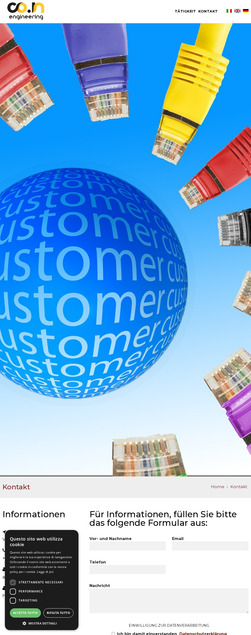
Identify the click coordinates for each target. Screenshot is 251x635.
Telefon (97, 562)
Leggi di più (45, 572)
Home (217, 486)
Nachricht (99, 586)
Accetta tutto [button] (25, 613)
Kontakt (208, 11)
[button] (42, 623)
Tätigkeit (185, 11)
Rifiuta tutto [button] (58, 613)
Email (178, 539)
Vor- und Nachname (110, 539)
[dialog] (41, 580)
